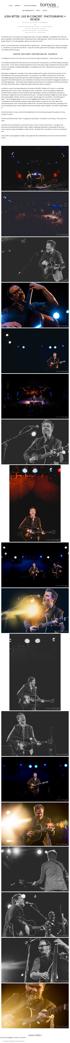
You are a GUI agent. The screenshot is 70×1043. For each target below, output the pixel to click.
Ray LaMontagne (35, 93)
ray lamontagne (35, 28)
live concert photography (46, 26)
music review (28, 28)
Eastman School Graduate (21, 93)
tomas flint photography (43, 30)
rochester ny (43, 28)
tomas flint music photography (29, 30)
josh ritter (37, 26)
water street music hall (30, 32)
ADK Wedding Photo (28, 10)
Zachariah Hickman (7, 93)
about (38, 10)
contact (44, 10)
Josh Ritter (6, 48)
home (10, 5)
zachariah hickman (41, 32)
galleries (18, 5)
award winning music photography (26, 26)
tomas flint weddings (30, 5)
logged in (10, 1037)
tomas (25, 22)
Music (46, 22)
